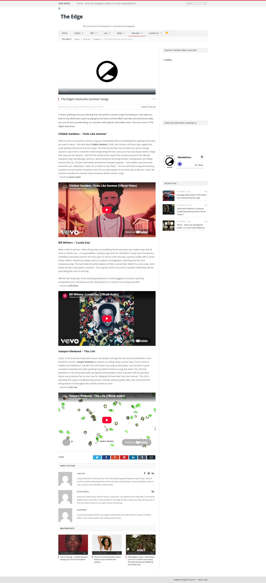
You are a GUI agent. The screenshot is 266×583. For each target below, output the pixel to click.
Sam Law (73, 387)
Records (135, 33)
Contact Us (154, 33)
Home (64, 33)
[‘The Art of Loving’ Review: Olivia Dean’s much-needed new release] (107, 544)
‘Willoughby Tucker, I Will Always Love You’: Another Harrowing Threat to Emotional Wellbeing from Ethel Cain (141, 561)
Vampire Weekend (85, 362)
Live (105, 33)
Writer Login (203, 579)
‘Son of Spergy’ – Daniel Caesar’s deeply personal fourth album (74, 558)
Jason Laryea (74, 177)
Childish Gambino (99, 144)
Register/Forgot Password (184, 579)
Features (144, 107)
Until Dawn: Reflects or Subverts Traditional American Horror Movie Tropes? (191, 211)
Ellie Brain (73, 285)
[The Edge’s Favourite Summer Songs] (107, 71)
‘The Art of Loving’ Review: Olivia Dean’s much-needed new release (107, 559)
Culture (77, 33)
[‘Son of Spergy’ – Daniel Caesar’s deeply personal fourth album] (73, 544)
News (119, 33)
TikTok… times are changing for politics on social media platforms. (106, 3)
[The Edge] (70, 15)
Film (92, 33)
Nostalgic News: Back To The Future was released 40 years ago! (191, 196)
